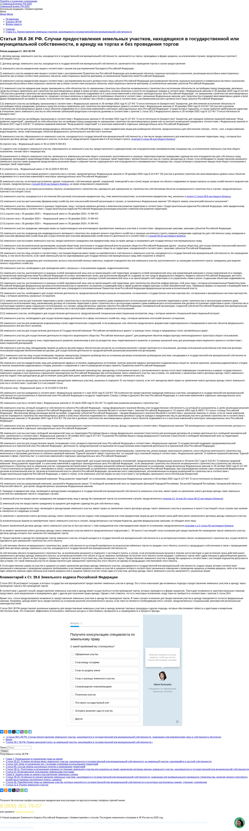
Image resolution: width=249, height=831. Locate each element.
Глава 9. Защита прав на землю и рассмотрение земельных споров (42, 774)
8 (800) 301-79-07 (21, 806)
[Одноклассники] (5, 731)
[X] (14, 731)
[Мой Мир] (10, 731)
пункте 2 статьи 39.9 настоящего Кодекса (209, 196)
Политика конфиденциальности (17, 827)
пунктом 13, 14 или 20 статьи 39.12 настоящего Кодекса (192, 498)
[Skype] (18, 731)
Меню (3, 14)
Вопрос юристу (14, 24)
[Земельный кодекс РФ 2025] (16, 4)
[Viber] (22, 731)
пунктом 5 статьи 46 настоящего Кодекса (153, 139)
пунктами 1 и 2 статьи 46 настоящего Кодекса (208, 525)
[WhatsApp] (26, 731)
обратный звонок (24, 812)
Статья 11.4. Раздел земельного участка (27, 785)
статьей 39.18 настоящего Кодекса (166, 236)
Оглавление (12, 19)
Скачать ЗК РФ (14, 21)
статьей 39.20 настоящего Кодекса (50, 184)
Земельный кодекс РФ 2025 (15, 6)
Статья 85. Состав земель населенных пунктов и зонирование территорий (45, 766)
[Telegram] (30, 731)
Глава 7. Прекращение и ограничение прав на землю (34, 759)
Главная (10, 29)
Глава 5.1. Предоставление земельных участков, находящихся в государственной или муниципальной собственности (69, 32)
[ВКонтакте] (1, 731)
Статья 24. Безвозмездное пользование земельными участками (40, 772)
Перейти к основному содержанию (18, 1)
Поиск (3, 747)
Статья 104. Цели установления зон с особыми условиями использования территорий (52, 764)
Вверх (9, 739)
